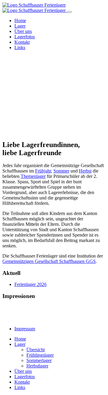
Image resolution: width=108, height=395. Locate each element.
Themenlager (33, 176)
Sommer (61, 170)
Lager (20, 25)
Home (20, 20)
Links (19, 47)
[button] (54, 114)
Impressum (24, 328)
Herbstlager (37, 365)
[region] (54, 95)
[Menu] (69, 12)
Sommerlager (39, 360)
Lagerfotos (24, 36)
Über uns (23, 31)
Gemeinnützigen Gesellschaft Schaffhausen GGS (49, 261)
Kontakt (22, 42)
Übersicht (35, 349)
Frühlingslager (40, 355)
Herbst (85, 170)
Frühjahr (43, 170)
